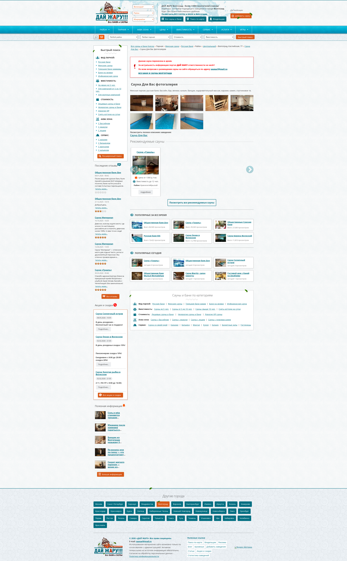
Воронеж (177, 504)
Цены (160, 29)
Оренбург (244, 511)
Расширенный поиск (112, 156)
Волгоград (163, 504)
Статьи (191, 551)
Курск (129, 511)
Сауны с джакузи (180, 319)
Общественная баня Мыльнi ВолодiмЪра (154, 274)
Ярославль (100, 525)
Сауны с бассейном (160, 319)
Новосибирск (219, 511)
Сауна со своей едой (157, 325)
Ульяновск (206, 518)
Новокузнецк (201, 511)
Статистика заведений (198, 555)
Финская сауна (172, 46)
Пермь (98, 518)
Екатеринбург (192, 504)
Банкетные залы (229, 325)
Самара (133, 518)
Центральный (209, 46)
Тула (181, 518)
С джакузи (102, 127)
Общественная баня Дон (108, 172)
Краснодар (100, 511)
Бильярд (186, 325)
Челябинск (244, 518)
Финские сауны (105, 65)
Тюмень (192, 518)
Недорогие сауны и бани (109, 107)
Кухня (206, 325)
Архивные (199, 546)
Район (101, 29)
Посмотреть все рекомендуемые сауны (191, 202)
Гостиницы (246, 325)
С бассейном (104, 123)
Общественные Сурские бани (239, 223)
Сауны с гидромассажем (219, 319)
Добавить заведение (216, 546)
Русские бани (104, 62)
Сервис (204, 29)
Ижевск (207, 504)
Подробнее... (103, 329)
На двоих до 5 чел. (106, 85)
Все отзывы (111, 296)
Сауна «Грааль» (103, 270)
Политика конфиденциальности (144, 556)
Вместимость (182, 29)
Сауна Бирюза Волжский (239, 235)
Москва (98, 504)
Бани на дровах (105, 72)
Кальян (215, 325)
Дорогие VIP (103, 111)
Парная (119, 29)
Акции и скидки (204, 551)
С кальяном (103, 150)
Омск (232, 511)
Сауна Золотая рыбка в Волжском (108, 373)
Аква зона (141, 29)
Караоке (174, 325)
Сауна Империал (104, 217)
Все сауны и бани (173, 19)
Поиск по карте (197, 19)
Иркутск (220, 504)
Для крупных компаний (109, 94)
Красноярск (116, 511)
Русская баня (187, 46)
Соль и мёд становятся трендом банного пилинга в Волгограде (117, 417)
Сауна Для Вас (138, 135)
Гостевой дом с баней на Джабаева (238, 274)
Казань (232, 504)
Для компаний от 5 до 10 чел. (108, 89)
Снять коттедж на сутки (109, 114)
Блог (190, 546)
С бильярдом (104, 143)
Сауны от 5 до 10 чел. (182, 309)
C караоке (102, 139)
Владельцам (218, 19)
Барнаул (132, 504)
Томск (171, 518)
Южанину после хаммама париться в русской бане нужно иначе (116, 430)
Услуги (223, 29)
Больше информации (112, 474)
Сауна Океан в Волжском (109, 336)
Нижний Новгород (181, 511)
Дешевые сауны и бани (109, 103)
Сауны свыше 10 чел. (205, 309)
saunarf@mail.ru (219, 69)
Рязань (121, 518)
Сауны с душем (198, 319)
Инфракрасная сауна (108, 76)
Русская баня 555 (152, 235)
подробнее (146, 192)
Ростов (110, 518)
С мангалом (103, 146)
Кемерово (245, 504)
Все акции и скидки (112, 395)
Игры (240, 29)
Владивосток (147, 504)
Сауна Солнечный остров (109, 313)
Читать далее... (101, 189)
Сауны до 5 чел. (161, 309)
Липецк (140, 511)
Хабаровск (229, 518)
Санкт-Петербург (115, 504)
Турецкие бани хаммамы (109, 69)
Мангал (196, 325)
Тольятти (159, 518)
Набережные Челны (158, 511)
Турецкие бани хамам (196, 303)
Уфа (217, 518)
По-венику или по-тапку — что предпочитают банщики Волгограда (116, 454)
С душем (102, 130)
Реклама (222, 542)
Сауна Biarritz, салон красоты (195, 274)
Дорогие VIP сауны (213, 314)
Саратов (146, 518)
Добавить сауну (242, 16)
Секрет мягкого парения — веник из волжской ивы (116, 466)
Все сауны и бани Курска (142, 46)
